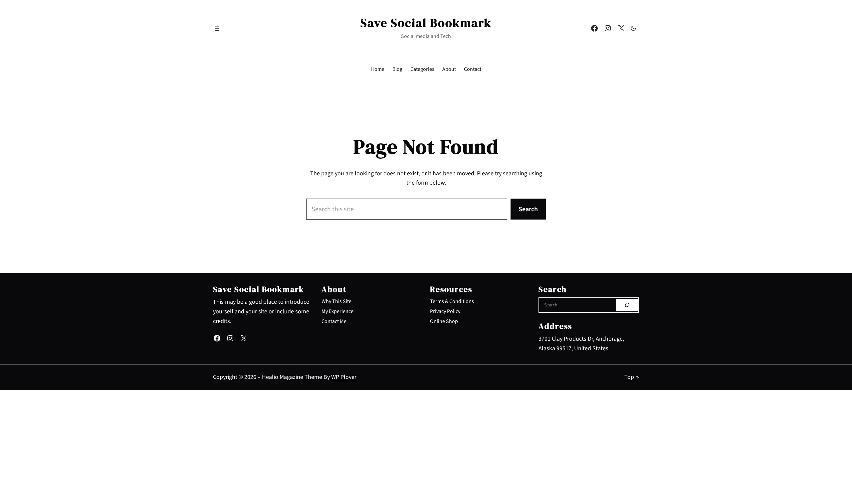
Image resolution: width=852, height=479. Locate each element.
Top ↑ (631, 377)
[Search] (627, 305)
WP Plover (343, 377)
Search (528, 209)
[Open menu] (217, 28)
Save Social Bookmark (426, 23)
